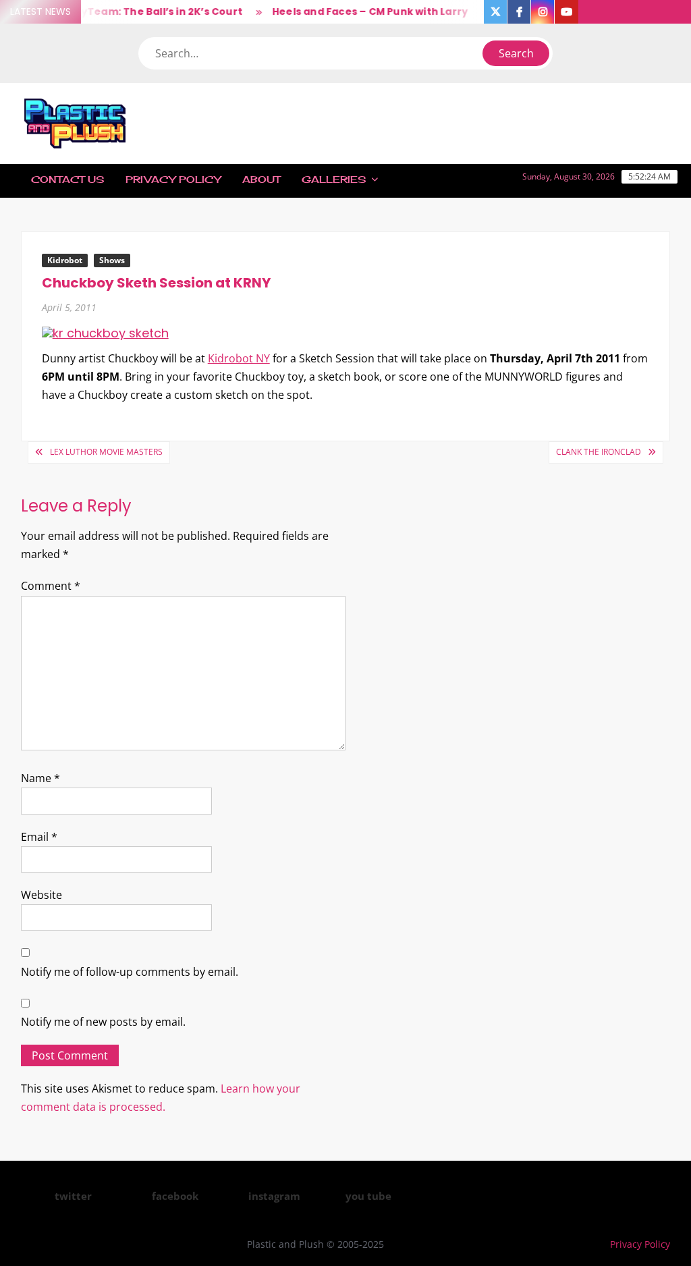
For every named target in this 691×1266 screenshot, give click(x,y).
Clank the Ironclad (598, 452)
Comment (50, 585)
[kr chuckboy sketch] (105, 332)
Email (39, 836)
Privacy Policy (173, 179)
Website (41, 894)
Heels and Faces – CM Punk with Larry (362, 11)
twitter (73, 1196)
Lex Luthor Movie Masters (106, 452)
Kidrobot (64, 260)
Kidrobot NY (239, 358)
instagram (274, 1196)
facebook (175, 1196)
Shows (112, 260)
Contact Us (67, 179)
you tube (368, 1196)
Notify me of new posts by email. (103, 1021)
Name (40, 778)
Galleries (334, 179)
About (261, 179)
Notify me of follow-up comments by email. (129, 971)
